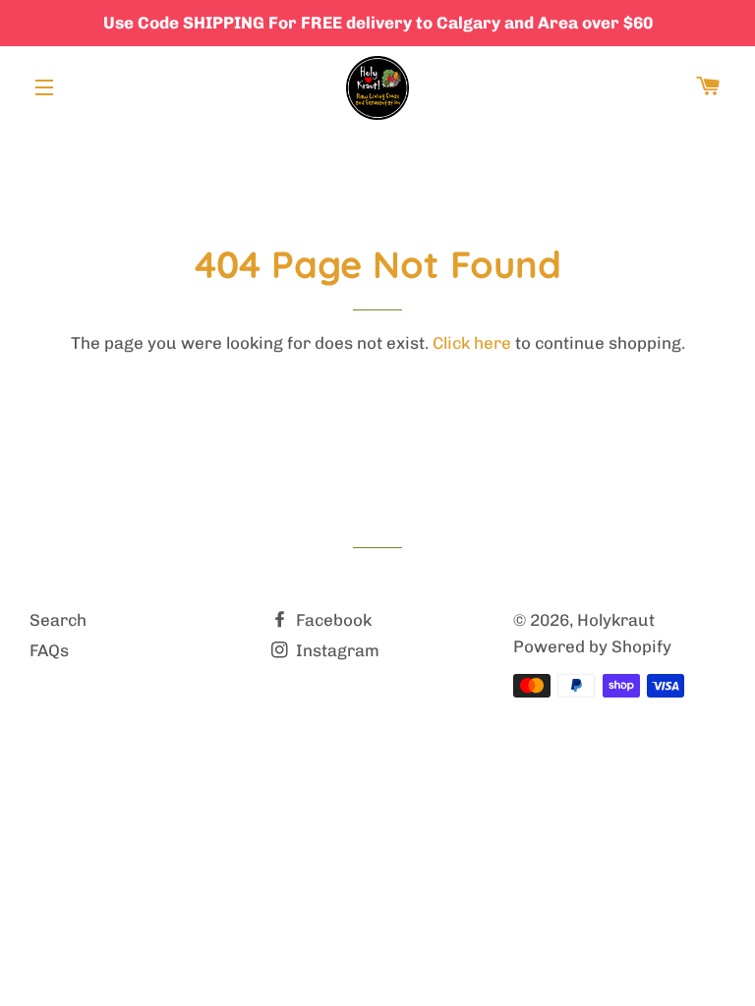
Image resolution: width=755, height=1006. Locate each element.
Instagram (335, 650)
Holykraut (616, 620)
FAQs (49, 650)
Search (58, 620)
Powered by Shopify (592, 646)
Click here (472, 343)
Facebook (332, 620)
